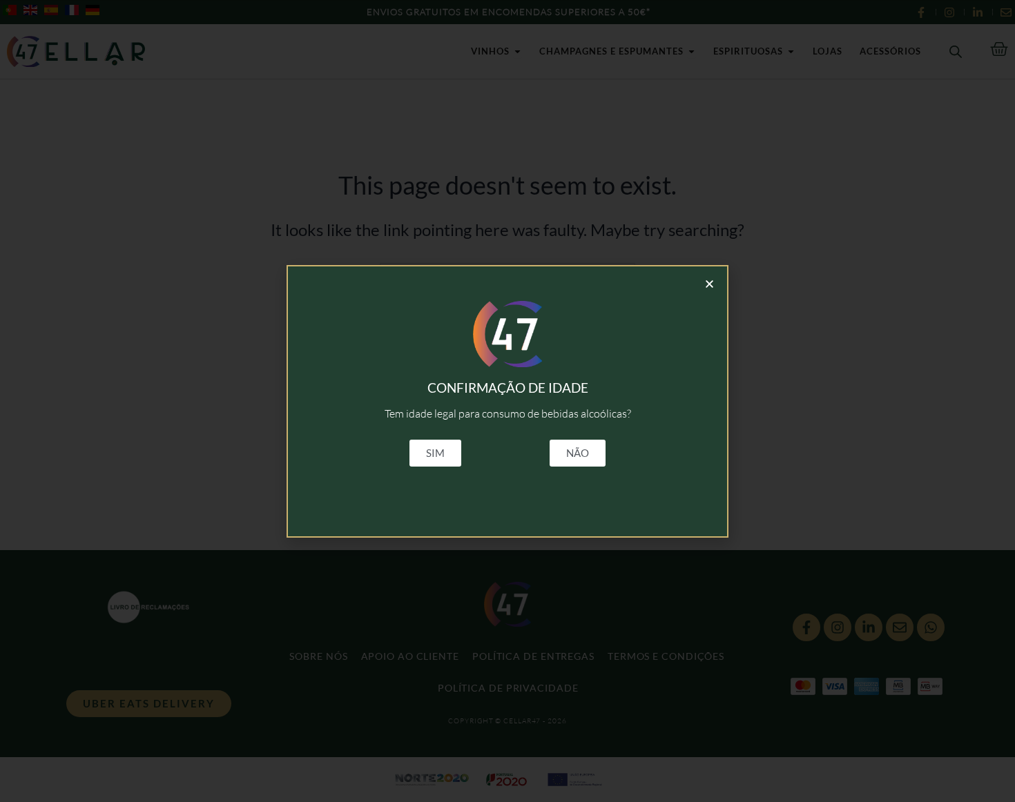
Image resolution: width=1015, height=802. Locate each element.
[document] (507, 401)
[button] (709, 284)
